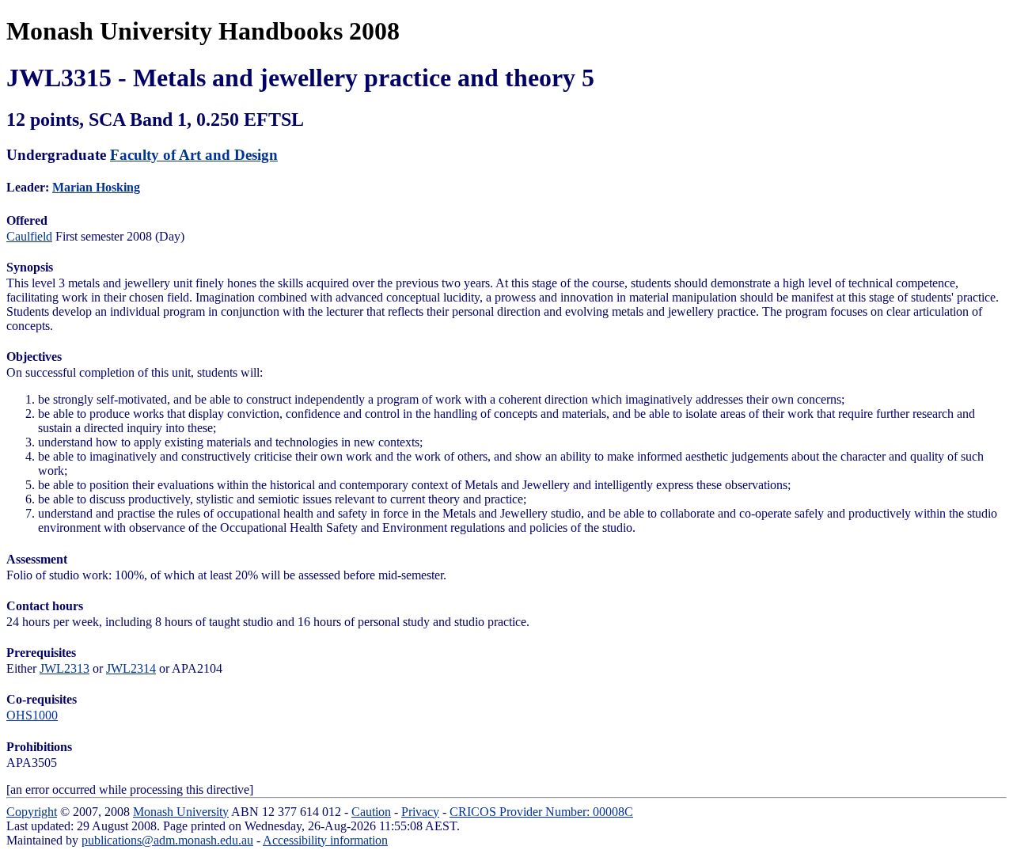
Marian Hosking (96, 187)
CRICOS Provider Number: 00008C (541, 811)
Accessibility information (325, 840)
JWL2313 (64, 668)
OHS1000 (32, 715)
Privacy (420, 811)
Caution (371, 811)
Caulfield (29, 236)
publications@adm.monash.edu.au (167, 840)
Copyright (31, 811)
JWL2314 (131, 668)
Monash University (181, 811)
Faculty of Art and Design (194, 154)
